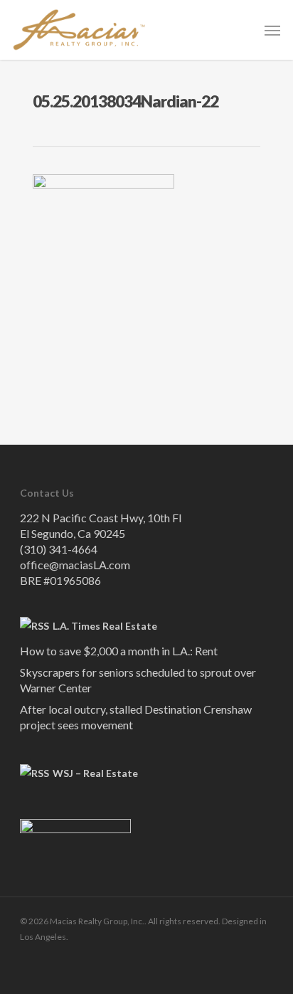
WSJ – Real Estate (95, 773)
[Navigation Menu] (272, 30)
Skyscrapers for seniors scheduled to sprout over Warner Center (138, 679)
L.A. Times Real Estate (105, 626)
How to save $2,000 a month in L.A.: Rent (119, 650)
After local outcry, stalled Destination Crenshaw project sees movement (136, 716)
